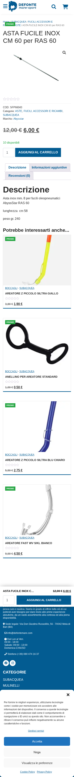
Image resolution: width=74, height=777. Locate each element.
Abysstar (18, 118)
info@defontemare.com (19, 633)
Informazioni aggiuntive (49, 167)
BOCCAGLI (11, 288)
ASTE (18, 25)
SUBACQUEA (18, 21)
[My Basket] (65, 7)
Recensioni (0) (19, 175)
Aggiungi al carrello (38, 152)
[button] (68, 695)
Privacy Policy (44, 772)
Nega (37, 752)
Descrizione (17, 167)
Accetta (37, 741)
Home (6, 21)
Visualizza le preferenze (37, 763)
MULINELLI (11, 685)
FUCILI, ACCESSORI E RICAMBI (43, 111)
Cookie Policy (27, 772)
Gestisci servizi (36, 730)
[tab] (17, 167)
